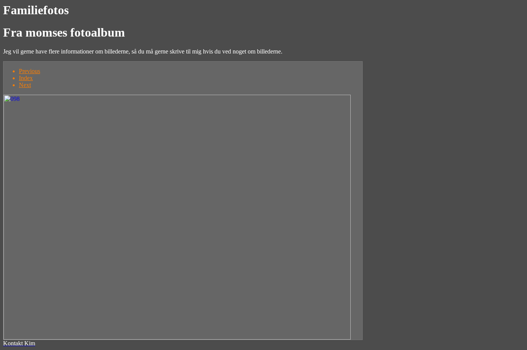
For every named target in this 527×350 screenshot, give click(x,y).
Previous (29, 71)
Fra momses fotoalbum (64, 32)
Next (25, 85)
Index (26, 78)
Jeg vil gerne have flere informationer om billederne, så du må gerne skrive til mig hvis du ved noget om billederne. (142, 51)
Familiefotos (36, 10)
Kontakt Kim (19, 343)
